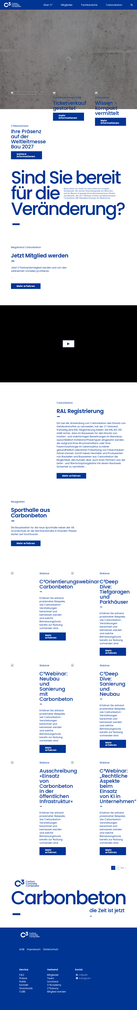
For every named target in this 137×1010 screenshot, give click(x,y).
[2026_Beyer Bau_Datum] (54, 92)
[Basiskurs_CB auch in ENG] (96, 92)
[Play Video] (68, 343)
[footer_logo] (30, 933)
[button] (131, 5)
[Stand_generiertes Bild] (26, 92)
